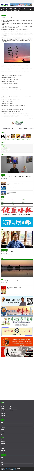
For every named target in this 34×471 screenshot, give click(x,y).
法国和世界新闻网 (3, 443)
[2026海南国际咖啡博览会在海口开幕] (3, 188)
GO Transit (23, 199)
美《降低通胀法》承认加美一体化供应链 (8, 128)
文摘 (24, 8)
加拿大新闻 (10, 8)
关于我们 (2, 457)
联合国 (1, 434)
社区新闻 (12, 10)
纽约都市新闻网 (3, 415)
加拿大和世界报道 (3, 410)
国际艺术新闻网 (3, 452)
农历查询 (13, 204)
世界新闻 (15, 8)
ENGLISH (15, 10)
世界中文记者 (2, 406)
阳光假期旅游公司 (3, 145)
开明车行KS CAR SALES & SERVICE (5, 148)
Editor (6, 178)
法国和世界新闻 (3, 413)
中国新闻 (18, 8)
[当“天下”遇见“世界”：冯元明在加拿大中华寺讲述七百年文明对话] (3, 184)
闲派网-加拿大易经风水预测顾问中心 (5, 150)
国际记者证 (2, 422)
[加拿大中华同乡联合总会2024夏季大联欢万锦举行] (3, 292)
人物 (21, 8)
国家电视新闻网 (3, 441)
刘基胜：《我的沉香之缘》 (7, 251)
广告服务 (2, 460)
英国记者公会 (2, 431)
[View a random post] (32, 9)
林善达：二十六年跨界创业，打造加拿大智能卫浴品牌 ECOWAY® (15, 176)
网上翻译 (2, 202)
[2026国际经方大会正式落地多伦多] (3, 193)
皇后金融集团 (2, 146)
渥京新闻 (2, 439)
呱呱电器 (2, 144)
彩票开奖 (23, 202)
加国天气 (2, 199)
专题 (26, 8)
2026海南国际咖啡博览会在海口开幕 (11, 187)
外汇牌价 (13, 202)
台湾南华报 (10, 406)
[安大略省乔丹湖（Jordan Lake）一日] (17, 269)
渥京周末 (10, 408)
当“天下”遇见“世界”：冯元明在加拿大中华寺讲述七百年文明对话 (15, 183)
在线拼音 (23, 204)
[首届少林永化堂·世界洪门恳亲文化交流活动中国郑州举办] (3, 288)
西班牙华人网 (10, 410)
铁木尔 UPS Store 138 (4, 147)
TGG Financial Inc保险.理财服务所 (5, 149)
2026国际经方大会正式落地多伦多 (11, 192)
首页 (3, 8)
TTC (12, 199)
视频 (8, 10)
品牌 (3, 10)
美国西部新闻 (2, 417)
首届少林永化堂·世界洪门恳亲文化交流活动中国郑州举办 (14, 287)
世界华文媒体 (2, 424)
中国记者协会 (2, 429)
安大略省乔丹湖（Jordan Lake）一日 (9, 281)
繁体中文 (19, 10)
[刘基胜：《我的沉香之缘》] (17, 240)
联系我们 (2, 459)
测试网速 (2, 204)
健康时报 (7, 8)
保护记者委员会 (3, 427)
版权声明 (2, 464)
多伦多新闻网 (2, 408)
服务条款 (2, 462)
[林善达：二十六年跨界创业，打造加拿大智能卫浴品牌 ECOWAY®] (17, 165)
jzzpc (6, 282)
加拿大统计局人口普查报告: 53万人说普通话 (25, 128)
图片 (6, 10)
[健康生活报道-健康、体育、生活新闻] (2, 9)
